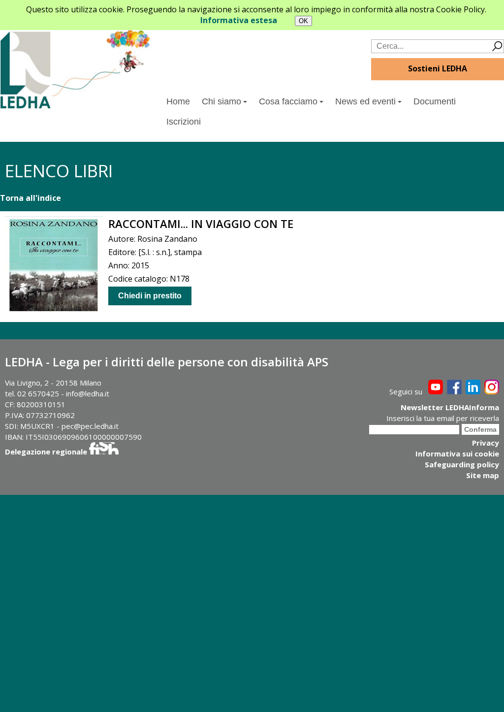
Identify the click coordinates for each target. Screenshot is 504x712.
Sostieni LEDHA (437, 68)
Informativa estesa (238, 20)
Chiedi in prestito (150, 295)
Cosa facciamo (288, 101)
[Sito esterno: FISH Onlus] (104, 451)
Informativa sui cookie (457, 453)
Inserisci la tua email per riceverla (442, 418)
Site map (482, 475)
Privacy (485, 443)
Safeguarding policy (462, 464)
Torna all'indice (30, 198)
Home (178, 101)
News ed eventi (365, 101)
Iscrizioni (183, 122)
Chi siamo (221, 101)
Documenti (434, 101)
